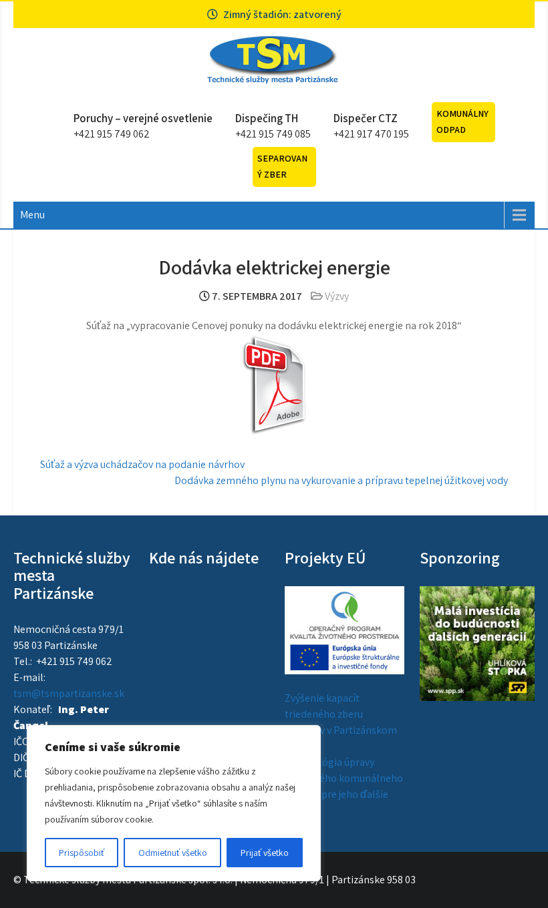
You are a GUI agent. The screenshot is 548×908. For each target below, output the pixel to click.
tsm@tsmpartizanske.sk (68, 693)
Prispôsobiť (81, 853)
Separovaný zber (282, 166)
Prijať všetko (265, 853)
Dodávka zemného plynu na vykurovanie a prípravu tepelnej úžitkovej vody (341, 480)
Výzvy (337, 296)
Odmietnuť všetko (172, 853)
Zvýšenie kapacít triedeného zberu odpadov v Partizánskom (341, 714)
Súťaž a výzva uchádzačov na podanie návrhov (142, 464)
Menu (32, 215)
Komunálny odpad (462, 121)
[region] (174, 803)
